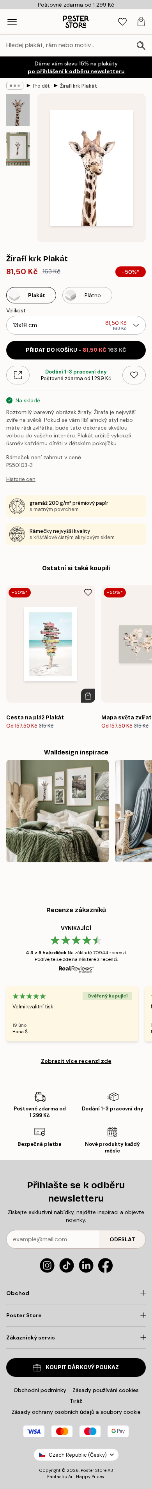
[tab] (122, 22)
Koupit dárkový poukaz (82, 1367)
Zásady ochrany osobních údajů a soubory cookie (76, 1411)
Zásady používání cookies (105, 1390)
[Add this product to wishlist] (134, 375)
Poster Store (93, 1470)
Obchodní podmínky (40, 1390)
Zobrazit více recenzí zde (76, 1060)
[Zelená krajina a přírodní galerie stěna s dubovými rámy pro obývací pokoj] (57, 811)
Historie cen (20, 479)
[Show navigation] (12, 21)
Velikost (16, 310)
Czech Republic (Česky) (78, 1455)
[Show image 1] (18, 110)
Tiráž (76, 1400)
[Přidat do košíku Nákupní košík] (88, 696)
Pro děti (42, 86)
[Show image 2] (18, 149)
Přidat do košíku (76, 350)
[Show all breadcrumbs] (14, 86)
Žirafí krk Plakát (78, 86)
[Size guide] (18, 375)
